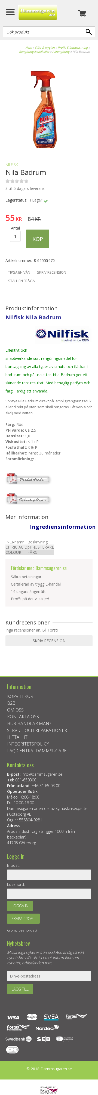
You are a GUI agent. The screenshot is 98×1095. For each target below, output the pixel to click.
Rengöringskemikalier (34, 52)
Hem (28, 47)
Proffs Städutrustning (73, 47)
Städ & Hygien (45, 47)
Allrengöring (60, 52)
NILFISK (11, 164)
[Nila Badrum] (43, 148)
